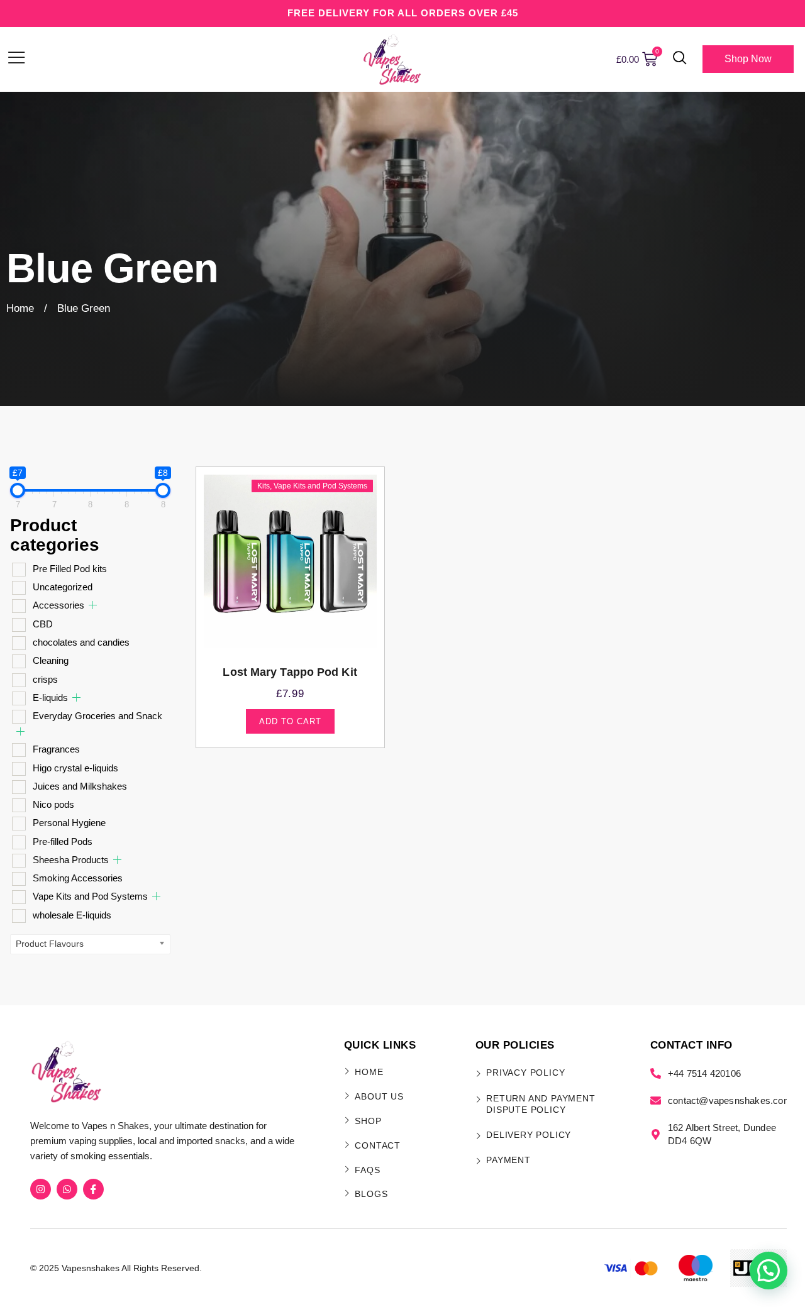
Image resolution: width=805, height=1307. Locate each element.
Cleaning (51, 660)
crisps (45, 679)
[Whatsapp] (67, 1189)
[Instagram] (40, 1189)
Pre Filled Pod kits (70, 568)
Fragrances (56, 749)
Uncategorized (62, 587)
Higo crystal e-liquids (75, 768)
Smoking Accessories (78, 878)
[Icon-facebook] (93, 1189)
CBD (43, 624)
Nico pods (53, 804)
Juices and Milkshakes (80, 786)
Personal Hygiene (69, 822)
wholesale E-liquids (72, 915)
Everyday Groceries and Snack (97, 715)
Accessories (58, 605)
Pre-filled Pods (62, 841)
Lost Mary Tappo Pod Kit (290, 672)
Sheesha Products (71, 859)
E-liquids (50, 697)
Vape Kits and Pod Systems (90, 896)
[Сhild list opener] (93, 605)
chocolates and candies (81, 642)
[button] (680, 59)
